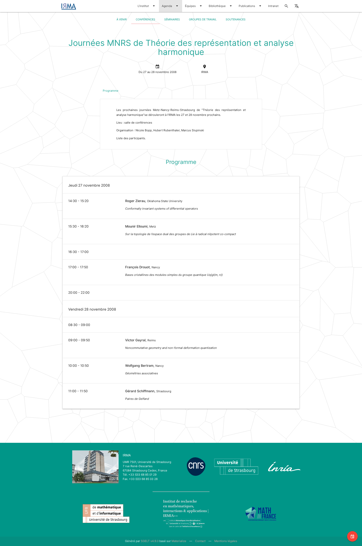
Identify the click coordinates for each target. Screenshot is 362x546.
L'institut (144, 6)
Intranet (273, 6)
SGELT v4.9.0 (150, 541)
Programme (110, 90)
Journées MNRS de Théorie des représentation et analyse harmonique (181, 47)
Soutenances (235, 19)
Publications (247, 6)
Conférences (145, 19)
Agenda (167, 6)
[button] (154, 6)
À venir (122, 19)
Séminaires (172, 19)
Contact (200, 541)
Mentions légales (225, 541)
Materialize (179, 541)
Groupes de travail (203, 19)
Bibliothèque (217, 6)
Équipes (190, 6)
